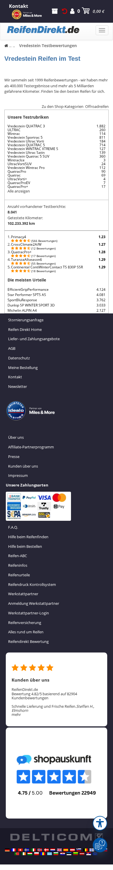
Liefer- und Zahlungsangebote (34, 338)
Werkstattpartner (23, 593)
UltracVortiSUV (20, 163)
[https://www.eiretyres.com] (23, 853)
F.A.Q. (13, 527)
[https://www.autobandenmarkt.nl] (52, 849)
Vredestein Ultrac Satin (26, 152)
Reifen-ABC (17, 555)
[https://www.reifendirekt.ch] (20, 849)
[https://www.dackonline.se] (26, 849)
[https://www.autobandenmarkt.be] (85, 849)
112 (102, 167)
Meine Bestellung (23, 367)
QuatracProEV (19, 182)
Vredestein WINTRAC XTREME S (33, 148)
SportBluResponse (22, 299)
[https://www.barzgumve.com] (56, 853)
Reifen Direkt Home (25, 329)
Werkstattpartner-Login (28, 613)
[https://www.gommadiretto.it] (33, 849)
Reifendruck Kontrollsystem (32, 584)
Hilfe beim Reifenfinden (28, 536)
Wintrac (14, 133)
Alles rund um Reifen (25, 631)
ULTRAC (14, 129)
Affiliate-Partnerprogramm (31, 447)
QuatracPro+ (18, 186)
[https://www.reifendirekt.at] (72, 849)
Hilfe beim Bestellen (25, 546)
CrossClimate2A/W (26, 244)
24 (103, 163)
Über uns (16, 437)
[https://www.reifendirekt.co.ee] (69, 853)
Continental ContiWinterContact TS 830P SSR (47, 267)
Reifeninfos (17, 565)
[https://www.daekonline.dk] (46, 849)
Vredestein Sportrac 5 (25, 137)
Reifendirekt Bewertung (28, 641)
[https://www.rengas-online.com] (92, 849)
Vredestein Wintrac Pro (26, 167)
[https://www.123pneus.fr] (13, 849)
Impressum (18, 475)
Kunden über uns (23, 466)
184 (102, 141)
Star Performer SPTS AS (27, 294)
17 (103, 186)
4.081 (100, 294)
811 (102, 137)
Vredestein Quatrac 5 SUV (28, 156)
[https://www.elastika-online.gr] (49, 853)
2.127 (100, 310)
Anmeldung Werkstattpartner (33, 603)
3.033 (100, 305)
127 (102, 148)
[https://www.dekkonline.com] (39, 849)
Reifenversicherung (24, 622)
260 (102, 129)
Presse (13, 456)
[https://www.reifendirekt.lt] (75, 853)
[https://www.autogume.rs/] (88, 853)
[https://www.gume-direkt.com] (78, 849)
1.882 (100, 126)
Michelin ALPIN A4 (22, 310)
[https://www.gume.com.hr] (62, 853)
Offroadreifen (97, 106)
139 (102, 152)
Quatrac (14, 175)
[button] (100, 823)
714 (102, 144)
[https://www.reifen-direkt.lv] (82, 853)
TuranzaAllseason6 (26, 259)
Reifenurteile (19, 574)
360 (102, 156)
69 (103, 175)
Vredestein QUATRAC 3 (26, 126)
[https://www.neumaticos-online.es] (65, 849)
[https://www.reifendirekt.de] (7, 849)
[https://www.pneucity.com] (16, 853)
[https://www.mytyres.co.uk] (59, 849)
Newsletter (17, 386)
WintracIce (16, 160)
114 (102, 133)
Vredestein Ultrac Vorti (26, 141)
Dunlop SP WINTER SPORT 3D (31, 305)
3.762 (100, 299)
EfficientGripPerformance (28, 289)
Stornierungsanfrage (25, 319)
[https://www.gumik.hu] (30, 853)
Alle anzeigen (19, 191)
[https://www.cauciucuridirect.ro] (43, 853)
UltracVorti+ (17, 179)
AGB (11, 348)
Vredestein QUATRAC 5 (26, 144)
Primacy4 (18, 236)
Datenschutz (19, 358)
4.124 (100, 289)
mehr (16, 714)
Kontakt (15, 376)
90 (103, 171)
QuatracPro (17, 171)
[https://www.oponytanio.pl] (36, 853)
